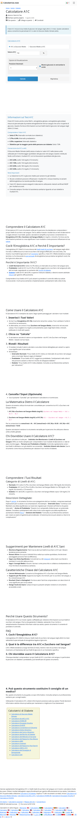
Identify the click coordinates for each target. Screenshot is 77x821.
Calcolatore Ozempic (18, 743)
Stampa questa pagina (15, 18)
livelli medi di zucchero (45, 249)
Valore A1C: (12, 52)
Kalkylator (58, 812)
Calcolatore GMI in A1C (19, 748)
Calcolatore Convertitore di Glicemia (24, 728)
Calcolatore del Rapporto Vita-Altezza (24, 739)
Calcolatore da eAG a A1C (20, 719)
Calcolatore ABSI (17, 741)
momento (34, 254)
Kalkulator (14, 812)
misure (11, 275)
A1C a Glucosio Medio (18, 47)
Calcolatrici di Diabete (28, 793)
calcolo (13, 501)
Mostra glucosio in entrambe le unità (53, 66)
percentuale (30, 256)
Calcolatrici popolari (16, 802)
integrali (47, 559)
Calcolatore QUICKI (18, 725)
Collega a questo (26, 20)
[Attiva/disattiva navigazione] (74, 3)
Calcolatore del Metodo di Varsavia (23, 737)
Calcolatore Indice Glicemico (21, 730)
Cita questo (11, 20)
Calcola (22, 79)
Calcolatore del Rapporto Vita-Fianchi (24, 746)
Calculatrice (59, 810)
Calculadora (34, 808)
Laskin (68, 812)
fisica (22, 513)
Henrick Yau (17, 15)
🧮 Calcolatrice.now (9, 3)
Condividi (39, 20)
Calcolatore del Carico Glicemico (22, 732)
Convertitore (41, 802)
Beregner (23, 808)
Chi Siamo (3, 802)
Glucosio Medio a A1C (37, 47)
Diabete (18, 8)
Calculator (62, 808)
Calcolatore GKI (16, 755)
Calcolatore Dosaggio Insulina (22, 723)
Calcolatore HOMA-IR (18, 721)
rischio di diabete (44, 270)
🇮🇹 (67, 3)
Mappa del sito (29, 802)
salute (8, 241)
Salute (13, 8)
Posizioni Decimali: (16, 64)
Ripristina (54, 79)
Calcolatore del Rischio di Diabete (23, 734)
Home (7, 8)
